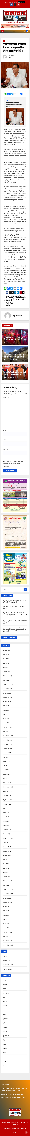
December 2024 (8, 736)
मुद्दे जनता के (6, 1036)
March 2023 (6, 825)
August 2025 (7, 701)
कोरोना (4, 989)
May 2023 (6, 817)
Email (5, 440)
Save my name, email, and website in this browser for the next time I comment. (14, 463)
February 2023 (7, 830)
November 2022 (8, 842)
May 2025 (6, 714)
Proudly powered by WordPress (10, 1122)
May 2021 (6, 919)
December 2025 (8, 684)
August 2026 (7, 650)
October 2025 (7, 693)
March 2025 (6, 723)
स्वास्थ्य (4, 1070)
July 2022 (6, 859)
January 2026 (7, 680)
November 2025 (8, 689)
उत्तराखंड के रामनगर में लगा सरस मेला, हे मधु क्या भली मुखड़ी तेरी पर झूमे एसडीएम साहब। (14, 339)
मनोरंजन (5, 1031)
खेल (4, 997)
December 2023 (8, 787)
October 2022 (7, 847)
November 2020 (8, 945)
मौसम (4, 1040)
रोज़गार (4, 1053)
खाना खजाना (6, 993)
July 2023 (6, 808)
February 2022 (7, 881)
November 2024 (8, 740)
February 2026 (7, 676)
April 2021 (6, 923)
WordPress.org (7, 969)
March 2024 (6, 774)
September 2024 (8, 748)
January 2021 (7, 936)
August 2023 (7, 804)
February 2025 (7, 727)
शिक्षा (4, 1065)
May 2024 (6, 765)
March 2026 (6, 671)
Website (5, 449)
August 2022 (7, 855)
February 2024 (7, 778)
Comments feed (8, 965)
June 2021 (6, 915)
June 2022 (6, 864)
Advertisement (15, 1128)
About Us (15, 1132)
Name (5, 430)
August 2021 (7, 906)
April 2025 (6, 718)
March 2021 (6, 928)
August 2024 (7, 753)
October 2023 (7, 795)
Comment (6, 397)
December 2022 (8, 838)
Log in (5, 956)
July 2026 (6, 654)
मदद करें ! (5, 1027)
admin (12, 55)
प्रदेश (4, 40)
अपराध (4, 980)
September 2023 (8, 800)
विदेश (4, 1057)
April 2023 (6, 821)
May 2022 (6, 868)
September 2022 (8, 851)
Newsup (25, 1122)
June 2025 (6, 710)
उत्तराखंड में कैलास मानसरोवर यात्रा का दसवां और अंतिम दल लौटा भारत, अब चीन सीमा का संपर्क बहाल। (15, 357)
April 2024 (6, 770)
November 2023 (8, 791)
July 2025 (6, 706)
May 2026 (6, 663)
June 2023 (6, 812)
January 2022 (7, 885)
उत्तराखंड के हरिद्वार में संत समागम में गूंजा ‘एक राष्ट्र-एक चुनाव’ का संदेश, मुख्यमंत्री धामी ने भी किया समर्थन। (14, 629)
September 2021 (8, 902)
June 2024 (6, 761)
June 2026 (6, 659)
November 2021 (8, 894)
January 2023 (7, 834)
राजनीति (5, 1044)
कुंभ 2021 (5, 984)
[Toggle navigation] (14, 31)
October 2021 (7, 898)
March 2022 (6, 876)
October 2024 (7, 744)
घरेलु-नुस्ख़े (5, 1001)
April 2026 (6, 667)
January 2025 (7, 731)
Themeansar (15, 1124)
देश (3, 1010)
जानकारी (5, 1006)
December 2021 (8, 889)
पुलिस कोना (5, 1018)
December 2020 (8, 941)
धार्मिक (4, 1014)
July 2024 (6, 757)
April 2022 (6, 872)
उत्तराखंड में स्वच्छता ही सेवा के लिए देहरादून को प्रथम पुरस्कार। (19, 298)
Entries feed (6, 960)
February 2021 (7, 932)
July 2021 (6, 911)
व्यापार (4, 1061)
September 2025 (8, 697)
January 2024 (7, 783)
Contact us (23, 1128)
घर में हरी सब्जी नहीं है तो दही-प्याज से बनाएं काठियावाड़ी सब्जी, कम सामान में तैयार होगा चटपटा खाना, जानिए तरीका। (15, 614)
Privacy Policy (7, 1128)
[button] (24, 31)
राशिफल (5, 1048)
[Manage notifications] (26, 1132)
